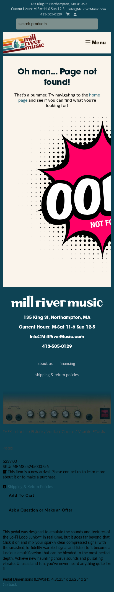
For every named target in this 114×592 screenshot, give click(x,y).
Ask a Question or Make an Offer (40, 510)
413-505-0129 (57, 347)
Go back (10, 585)
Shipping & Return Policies (57, 375)
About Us (45, 364)
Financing (67, 364)
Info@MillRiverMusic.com (87, 9)
